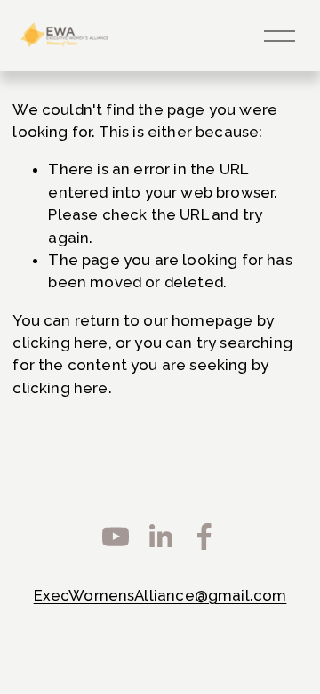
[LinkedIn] (160, 536)
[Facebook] (204, 536)
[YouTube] (115, 536)
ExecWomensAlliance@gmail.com (160, 595)
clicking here (60, 342)
